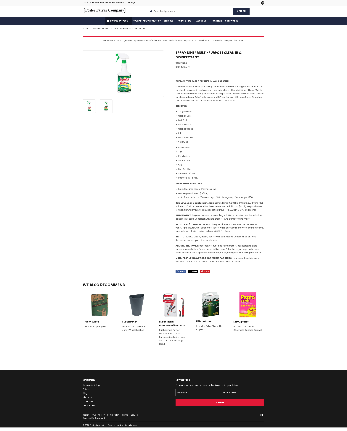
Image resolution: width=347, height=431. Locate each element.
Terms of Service (130, 415)
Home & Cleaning (101, 28)
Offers (86, 389)
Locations (88, 401)
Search (243, 11)
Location (216, 21)
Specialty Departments (146, 21)
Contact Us (231, 21)
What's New (185, 21)
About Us (201, 21)
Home (85, 28)
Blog (85, 393)
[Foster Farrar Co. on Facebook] (262, 415)
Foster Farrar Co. (97, 425)
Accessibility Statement (94, 418)
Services (169, 21)
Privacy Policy (98, 415)
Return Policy (113, 415)
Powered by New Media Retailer (122, 425)
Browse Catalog (119, 21)
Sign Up (220, 402)
